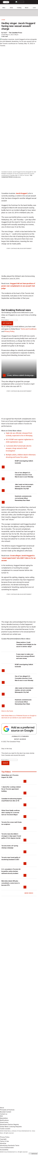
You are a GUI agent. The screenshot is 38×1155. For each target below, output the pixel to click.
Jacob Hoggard (21, 193)
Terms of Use (4, 1141)
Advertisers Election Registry (9, 1124)
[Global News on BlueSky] (13, 1105)
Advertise (3, 1143)
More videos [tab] (17, 431)
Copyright (3, 1139)
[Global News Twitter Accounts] (13, 1023)
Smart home (4, 1122)
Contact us (3, 1114)
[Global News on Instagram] (13, 1050)
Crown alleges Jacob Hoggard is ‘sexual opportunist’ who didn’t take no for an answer (18, 558)
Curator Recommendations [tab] (11, 639)
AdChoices (34, 1153)
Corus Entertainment (7, 1147)
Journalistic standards (20, 736)
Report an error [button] (20, 739)
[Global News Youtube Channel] (13, 1037)
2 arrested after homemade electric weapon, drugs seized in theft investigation (18, 448)
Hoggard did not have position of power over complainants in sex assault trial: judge (18, 286)
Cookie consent (5, 1129)
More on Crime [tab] (6, 431)
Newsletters (4, 1118)
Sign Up (5, 763)
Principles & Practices (7, 1110)
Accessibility (4, 1150)
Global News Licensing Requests (11, 1126)
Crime (3, 19)
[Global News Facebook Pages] (13, 1009)
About (2, 1108)
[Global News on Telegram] (13, 1092)
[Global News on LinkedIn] (13, 1064)
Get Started (7, 323)
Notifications (4, 1120)
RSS (1, 1116)
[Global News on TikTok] (13, 1078)
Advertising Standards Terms (9, 1145)
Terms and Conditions (28, 329)
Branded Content (5, 1112)
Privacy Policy (9, 331)
